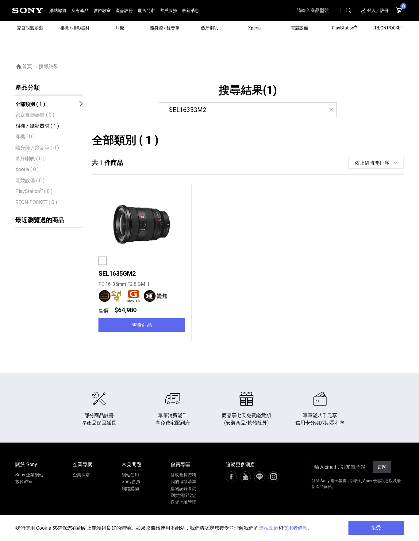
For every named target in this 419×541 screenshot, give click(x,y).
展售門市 (146, 10)
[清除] (331, 110)
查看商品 (142, 325)
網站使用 (130, 474)
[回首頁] (27, 10)
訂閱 (382, 466)
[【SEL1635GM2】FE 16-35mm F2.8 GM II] (141, 225)
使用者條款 (295, 528)
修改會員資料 (183, 474)
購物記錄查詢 (183, 488)
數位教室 (102, 10)
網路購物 (130, 488)
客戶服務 (168, 10)
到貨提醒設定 (183, 495)
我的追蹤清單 (183, 481)
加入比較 (118, 261)
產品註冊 (124, 10)
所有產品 (80, 10)
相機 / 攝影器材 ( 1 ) (37, 126)
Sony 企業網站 (29, 474)
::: (7, 10)
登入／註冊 (377, 10)
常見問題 (131, 464)
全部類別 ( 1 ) (30, 104)
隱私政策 (268, 528)
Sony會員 (131, 481)
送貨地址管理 (183, 502)
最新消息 (190, 10)
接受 (376, 528)
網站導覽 (58, 10)
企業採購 (81, 474)
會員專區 (180, 464)
